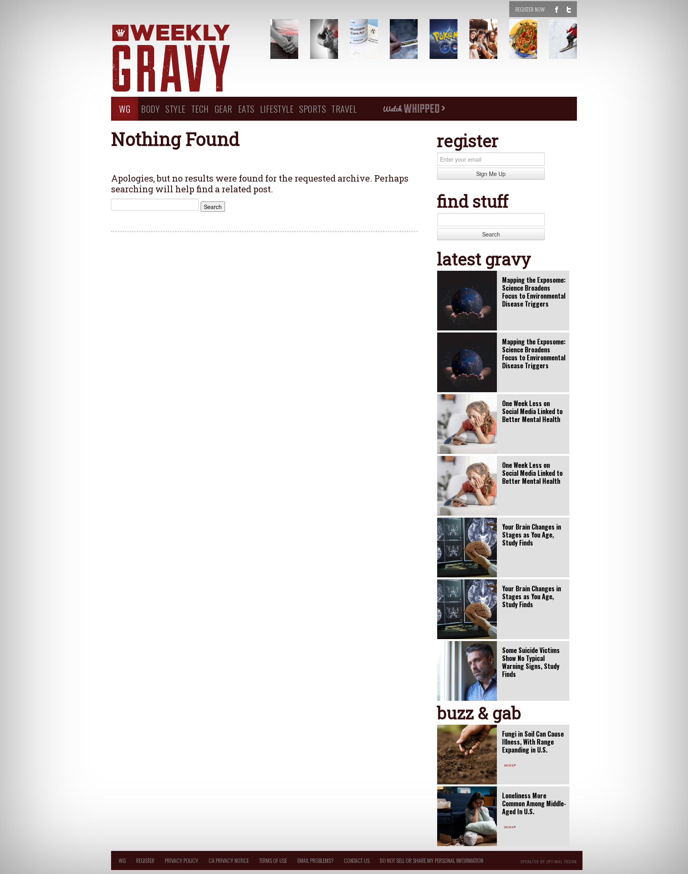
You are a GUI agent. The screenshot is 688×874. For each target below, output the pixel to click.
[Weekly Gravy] (184, 59)
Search (491, 234)
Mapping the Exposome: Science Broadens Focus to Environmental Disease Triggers (534, 292)
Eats (246, 108)
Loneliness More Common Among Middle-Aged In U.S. (534, 803)
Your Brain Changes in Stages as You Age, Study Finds (531, 534)
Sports (312, 108)
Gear (224, 108)
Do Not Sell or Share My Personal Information (431, 860)
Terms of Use (273, 860)
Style (175, 108)
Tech (200, 108)
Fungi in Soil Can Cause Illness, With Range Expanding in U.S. (533, 742)
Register (145, 860)
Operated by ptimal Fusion (549, 861)
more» (510, 764)
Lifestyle (277, 108)
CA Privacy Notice (229, 860)
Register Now (530, 9)
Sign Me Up (491, 174)
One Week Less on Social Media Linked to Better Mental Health (532, 411)
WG (124, 108)
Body (150, 108)
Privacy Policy (181, 860)
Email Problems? (315, 860)
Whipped (413, 109)
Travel (344, 108)
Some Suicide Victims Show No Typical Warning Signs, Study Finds (531, 662)
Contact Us (356, 860)
